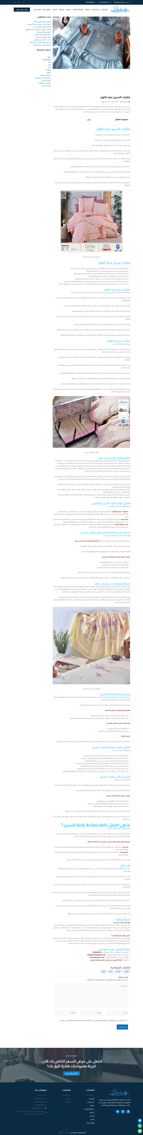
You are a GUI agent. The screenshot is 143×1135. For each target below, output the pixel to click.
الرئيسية (105, 9)
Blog (49, 57)
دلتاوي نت (67, 1132)
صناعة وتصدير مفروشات (42, 78)
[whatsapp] (140, 1126)
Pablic (48, 72)
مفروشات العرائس (44, 83)
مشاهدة (104, 102)
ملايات (126, 971)
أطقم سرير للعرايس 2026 (42, 22)
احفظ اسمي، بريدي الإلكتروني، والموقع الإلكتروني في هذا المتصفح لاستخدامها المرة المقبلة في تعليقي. (92, 1020)
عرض (89, 119)
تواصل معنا (47, 9)
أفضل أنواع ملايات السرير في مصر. (87, 541)
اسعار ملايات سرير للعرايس (41, 45)
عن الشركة (96, 9)
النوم (103, 971)
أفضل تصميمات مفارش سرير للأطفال (38, 29)
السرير (118, 971)
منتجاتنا (68, 9)
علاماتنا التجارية (78, 9)
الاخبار (55, 9)
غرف (110, 971)
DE (49, 62)
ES (49, 65)
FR (49, 67)
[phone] (140, 1131)
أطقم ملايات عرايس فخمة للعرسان (39, 24)
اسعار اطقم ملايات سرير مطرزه (40, 42)
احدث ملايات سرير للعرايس (42, 40)
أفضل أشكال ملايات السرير (42, 27)
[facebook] (140, 1120)
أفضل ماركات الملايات (43, 32)
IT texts (48, 70)
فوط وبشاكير (46, 80)
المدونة (61, 9)
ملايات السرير (46, 85)
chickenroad (47, 60)
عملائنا (87, 9)
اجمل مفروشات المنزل (43, 37)
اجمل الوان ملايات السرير (42, 34)
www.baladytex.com (96, 957)
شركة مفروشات (45, 75)
